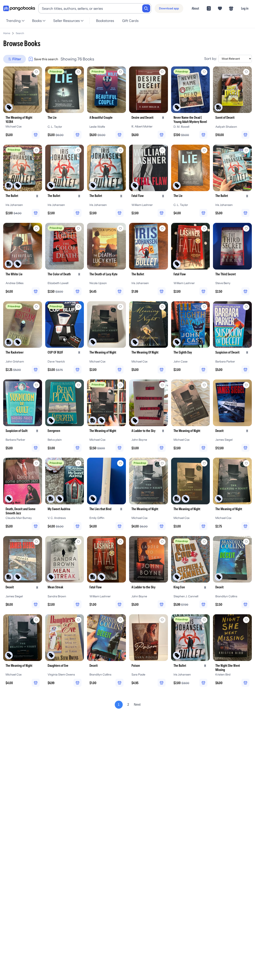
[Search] (146, 8)
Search (20, 33)
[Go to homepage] (19, 8)
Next (137, 704)
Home (6, 33)
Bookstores (105, 21)
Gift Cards (130, 21)
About (195, 8)
